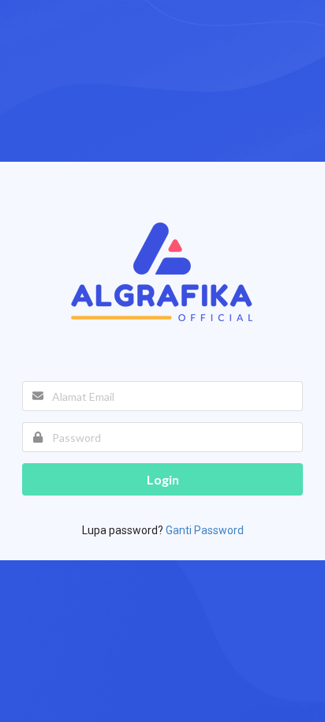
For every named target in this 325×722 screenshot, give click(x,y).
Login (163, 479)
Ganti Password (205, 530)
